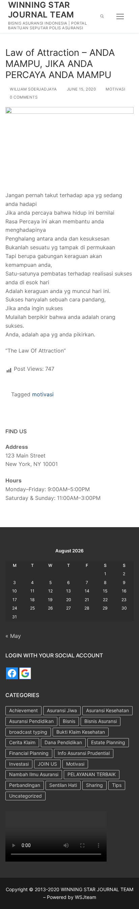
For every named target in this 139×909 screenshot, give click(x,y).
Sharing (94, 785)
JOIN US (47, 764)
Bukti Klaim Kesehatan (80, 732)
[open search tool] (102, 16)
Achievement (23, 710)
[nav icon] (120, 16)
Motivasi (115, 89)
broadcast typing (28, 732)
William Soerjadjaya (33, 89)
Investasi (19, 764)
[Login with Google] (25, 673)
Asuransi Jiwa (62, 710)
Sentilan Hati (63, 785)
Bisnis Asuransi (100, 721)
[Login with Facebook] (12, 673)
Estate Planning (108, 742)
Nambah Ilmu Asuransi (33, 774)
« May (13, 635)
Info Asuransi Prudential (84, 753)
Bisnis (69, 721)
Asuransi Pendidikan (31, 721)
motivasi (43, 394)
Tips (116, 785)
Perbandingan (24, 785)
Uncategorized (25, 796)
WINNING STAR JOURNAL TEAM (41, 10)
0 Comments (23, 97)
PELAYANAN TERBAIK (91, 774)
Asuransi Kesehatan (107, 710)
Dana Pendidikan (63, 742)
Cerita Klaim (22, 742)
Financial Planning (29, 753)
